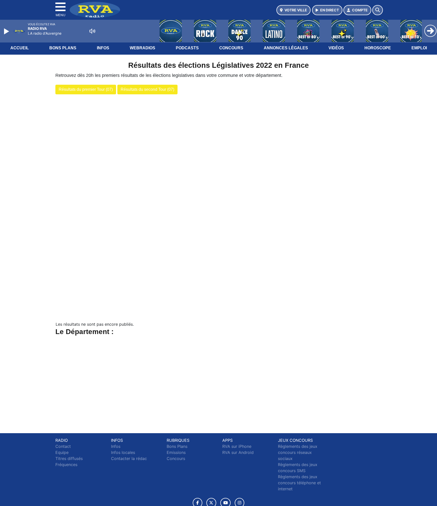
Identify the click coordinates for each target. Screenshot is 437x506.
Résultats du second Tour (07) (147, 89)
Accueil (19, 48)
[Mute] (92, 31)
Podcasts (187, 48)
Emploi (419, 48)
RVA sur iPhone (236, 446)
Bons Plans (62, 48)
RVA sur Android (238, 452)
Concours (231, 48)
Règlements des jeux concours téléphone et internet (299, 482)
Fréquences (66, 464)
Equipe (62, 452)
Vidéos (336, 48)
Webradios (142, 48)
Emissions (176, 452)
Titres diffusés (69, 458)
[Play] (7, 31)
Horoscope (377, 48)
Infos (103, 48)
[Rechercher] (377, 10)
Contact (63, 446)
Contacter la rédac (129, 458)
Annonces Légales (286, 48)
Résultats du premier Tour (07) (86, 89)
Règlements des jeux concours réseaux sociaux (297, 452)
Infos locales (123, 452)
